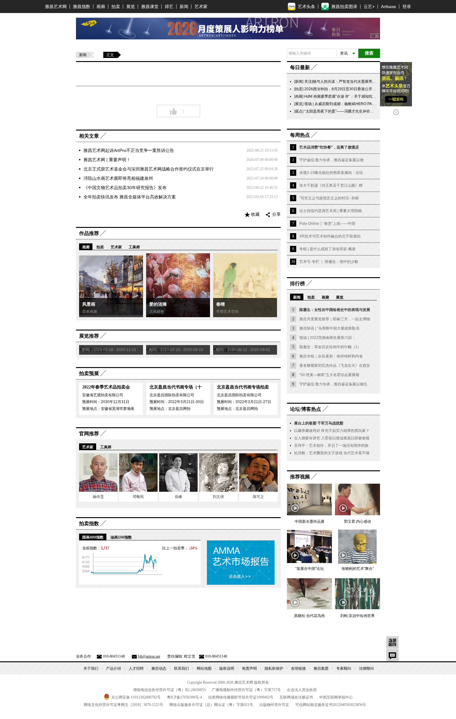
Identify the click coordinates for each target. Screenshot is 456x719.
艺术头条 (306, 6)
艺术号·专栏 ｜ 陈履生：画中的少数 (328, 262)
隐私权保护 (274, 668)
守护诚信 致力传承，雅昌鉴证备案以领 (331, 160)
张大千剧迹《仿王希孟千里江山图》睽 (331, 185)
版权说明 (226, 668)
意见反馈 (392, 655)
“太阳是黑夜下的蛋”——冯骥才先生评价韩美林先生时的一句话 (355, 111)
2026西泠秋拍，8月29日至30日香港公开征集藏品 (345, 89)
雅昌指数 (81, 6)
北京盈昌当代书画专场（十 (176, 387)
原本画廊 (89, 311)
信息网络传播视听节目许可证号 (240, 697)
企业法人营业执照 (302, 690)
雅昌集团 (321, 668)
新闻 (184, 6)
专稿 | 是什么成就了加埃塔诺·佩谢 (327, 249)
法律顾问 (366, 668)
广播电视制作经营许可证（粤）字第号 (246, 690)
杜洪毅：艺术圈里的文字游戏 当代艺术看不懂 (331, 453)
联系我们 (181, 668)
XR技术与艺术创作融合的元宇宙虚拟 (329, 236)
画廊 (100, 6)
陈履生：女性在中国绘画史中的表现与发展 (334, 310)
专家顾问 (343, 668)
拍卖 (115, 6)
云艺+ (369, 6)
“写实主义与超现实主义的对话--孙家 (329, 198)
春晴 (220, 304)
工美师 (134, 247)
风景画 (88, 304)
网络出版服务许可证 (211, 705)
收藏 (255, 214)
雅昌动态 (158, 668)
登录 (406, 6)
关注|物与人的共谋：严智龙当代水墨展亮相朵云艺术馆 (349, 81)
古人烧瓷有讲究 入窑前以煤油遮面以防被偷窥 (331, 438)
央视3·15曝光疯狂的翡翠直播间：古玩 (331, 173)
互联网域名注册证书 (296, 697)
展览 (130, 6)
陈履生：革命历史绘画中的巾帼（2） (330, 347)
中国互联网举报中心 (336, 697)
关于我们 (90, 668)
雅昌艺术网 (56, 6)
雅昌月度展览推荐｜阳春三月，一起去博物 (334, 319)
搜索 (369, 53)
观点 (298, 111)
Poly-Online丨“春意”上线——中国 (327, 223)
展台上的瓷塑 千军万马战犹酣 (318, 423)
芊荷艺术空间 (227, 311)
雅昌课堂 (150, 6)
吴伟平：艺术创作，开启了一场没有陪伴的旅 (331, 445)
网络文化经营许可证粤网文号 (123, 705)
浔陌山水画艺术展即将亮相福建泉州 (118, 178)
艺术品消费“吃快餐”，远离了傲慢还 (329, 147)
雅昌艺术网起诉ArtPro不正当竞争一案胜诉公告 (128, 150)
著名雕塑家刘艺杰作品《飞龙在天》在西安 (334, 365)
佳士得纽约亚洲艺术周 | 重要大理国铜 (330, 211)
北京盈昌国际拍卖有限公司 (172, 395)
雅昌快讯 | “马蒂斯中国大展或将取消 (329, 328)
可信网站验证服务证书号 (330, 705)
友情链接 (298, 668)
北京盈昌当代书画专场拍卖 (243, 387)
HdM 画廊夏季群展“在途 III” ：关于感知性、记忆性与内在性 (353, 96)
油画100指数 (121, 537)
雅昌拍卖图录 (344, 6)
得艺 (169, 6)
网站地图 (204, 668)
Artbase (388, 6)
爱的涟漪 (158, 304)
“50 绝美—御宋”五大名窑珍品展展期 (329, 375)
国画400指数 (93, 537)
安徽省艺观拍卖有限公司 (102, 395)
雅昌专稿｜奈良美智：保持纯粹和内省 (331, 356)
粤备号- (184, 697)
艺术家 (201, 6)
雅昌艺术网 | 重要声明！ (107, 159)
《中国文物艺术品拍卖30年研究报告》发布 (125, 187)
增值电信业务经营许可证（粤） (169, 690)
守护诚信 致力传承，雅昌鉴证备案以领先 (333, 384)
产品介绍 (113, 668)
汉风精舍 (156, 311)
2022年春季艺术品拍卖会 (106, 387)
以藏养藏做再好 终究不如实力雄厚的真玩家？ (331, 430)
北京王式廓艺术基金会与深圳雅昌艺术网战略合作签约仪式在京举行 (148, 168)
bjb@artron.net (149, 656)
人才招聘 (136, 668)
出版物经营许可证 (274, 705)
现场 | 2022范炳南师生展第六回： (327, 337)
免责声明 (249, 668)
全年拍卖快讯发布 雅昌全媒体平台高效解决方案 (129, 196)
